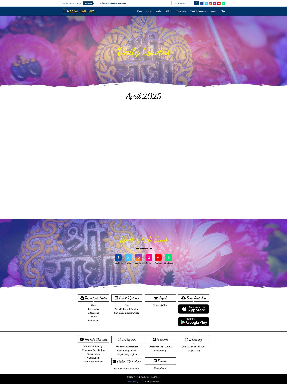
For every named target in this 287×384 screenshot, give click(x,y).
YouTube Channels (198, 11)
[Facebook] (201, 3)
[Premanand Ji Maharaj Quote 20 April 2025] (112, 181)
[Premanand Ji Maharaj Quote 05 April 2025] (175, 118)
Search (196, 3)
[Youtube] (219, 3)
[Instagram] (210, 3)
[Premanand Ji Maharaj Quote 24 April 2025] (196, 181)
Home (139, 11)
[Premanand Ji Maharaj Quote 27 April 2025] (133, 202)
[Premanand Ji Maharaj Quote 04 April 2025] (154, 118)
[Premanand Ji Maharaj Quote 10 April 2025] (154, 139)
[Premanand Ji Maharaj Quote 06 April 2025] (196, 118)
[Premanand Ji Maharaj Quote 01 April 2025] (91, 118)
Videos (168, 11)
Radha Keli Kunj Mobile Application (113, 3)
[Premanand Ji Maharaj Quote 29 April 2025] (175, 202)
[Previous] (96, 3)
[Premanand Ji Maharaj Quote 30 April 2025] (196, 202)
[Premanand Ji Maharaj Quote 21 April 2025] (133, 181)
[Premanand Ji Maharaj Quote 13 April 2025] (91, 160)
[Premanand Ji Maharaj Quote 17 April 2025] (175, 160)
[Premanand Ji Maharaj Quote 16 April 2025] (154, 160)
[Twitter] (206, 3)
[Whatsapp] (223, 3)
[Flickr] (214, 3)
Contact (214, 11)
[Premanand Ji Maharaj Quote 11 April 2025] (175, 139)
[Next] (98, 3)
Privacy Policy (132, 381)
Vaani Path (181, 11)
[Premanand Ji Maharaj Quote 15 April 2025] (133, 160)
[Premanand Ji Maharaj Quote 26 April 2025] (112, 202)
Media (158, 11)
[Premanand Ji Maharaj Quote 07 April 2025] (91, 139)
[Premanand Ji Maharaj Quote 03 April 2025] (133, 118)
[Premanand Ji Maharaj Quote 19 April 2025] (91, 181)
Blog (223, 11)
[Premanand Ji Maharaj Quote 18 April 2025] (196, 160)
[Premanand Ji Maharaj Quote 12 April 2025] (196, 139)
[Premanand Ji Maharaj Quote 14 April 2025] (112, 160)
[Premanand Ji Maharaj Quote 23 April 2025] (175, 181)
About (148, 11)
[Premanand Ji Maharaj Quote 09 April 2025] (133, 139)
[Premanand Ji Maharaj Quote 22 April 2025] (154, 181)
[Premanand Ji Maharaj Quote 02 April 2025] (112, 118)
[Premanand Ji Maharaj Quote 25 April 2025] (91, 202)
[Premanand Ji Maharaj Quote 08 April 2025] (112, 139)
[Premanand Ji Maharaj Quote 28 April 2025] (154, 202)
